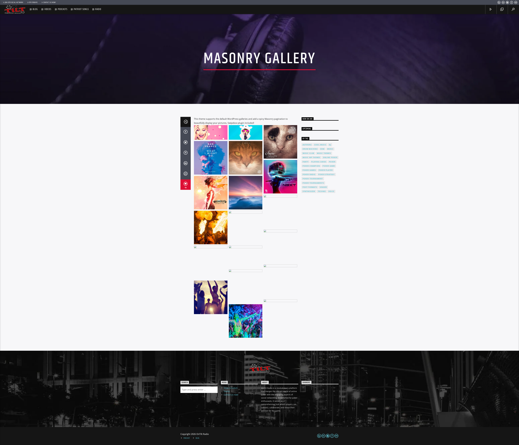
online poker (330, 157)
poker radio (309, 174)
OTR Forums (33, 2)
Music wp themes (311, 157)
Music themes (324, 153)
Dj (330, 145)
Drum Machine (310, 149)
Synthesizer (309, 191)
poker (332, 162)
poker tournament (313, 179)
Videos (47, 9)
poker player (326, 170)
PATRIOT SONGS (81, 9)
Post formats (310, 187)
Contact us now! (49, 2)
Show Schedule (231, 388)
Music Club (308, 153)
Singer (323, 187)
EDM (322, 149)
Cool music (320, 145)
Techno (322, 191)
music (330, 149)
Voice (331, 191)
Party (306, 162)
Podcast (187, 438)
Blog (35, 9)
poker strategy (326, 174)
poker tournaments (313, 183)
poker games (309, 170)
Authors (307, 145)
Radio (98, 9)
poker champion (311, 166)
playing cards (318, 162)
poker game (329, 166)
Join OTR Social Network (14, 2)
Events (227, 391)
